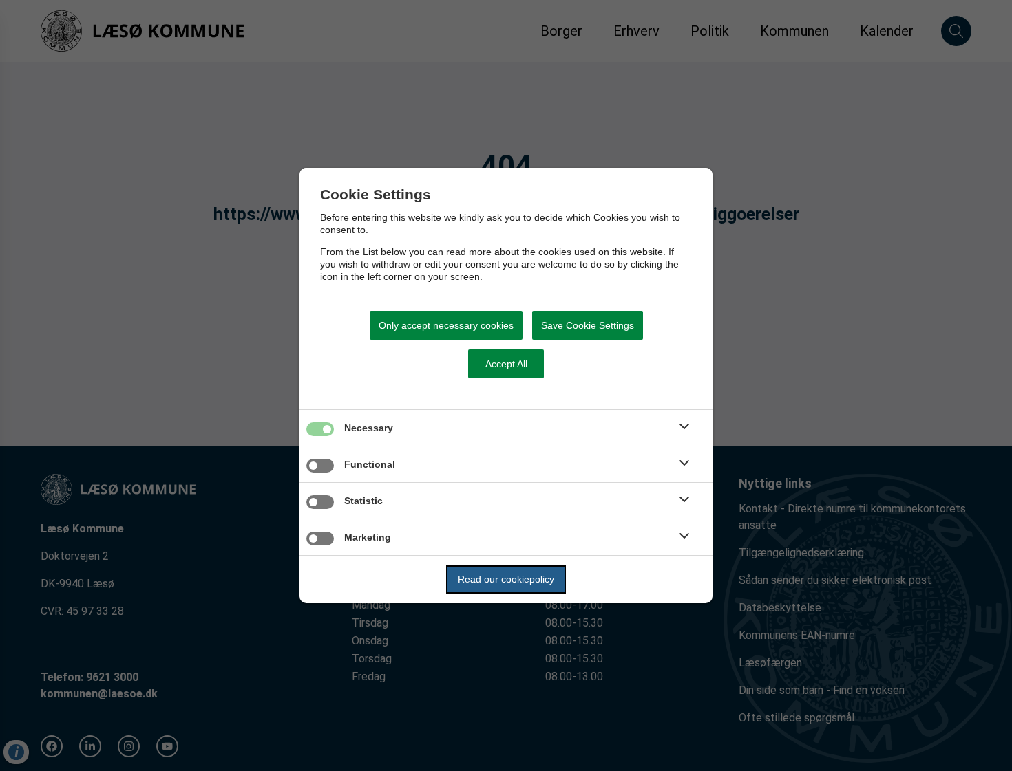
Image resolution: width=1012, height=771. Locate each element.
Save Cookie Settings (587, 325)
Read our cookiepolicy (506, 579)
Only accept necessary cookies (446, 325)
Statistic (363, 500)
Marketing (367, 537)
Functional (369, 464)
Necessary (368, 427)
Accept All (506, 363)
